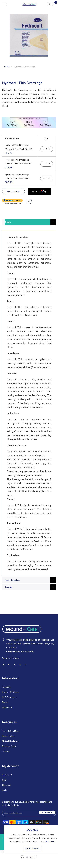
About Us (6, 687)
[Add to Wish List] (29, 201)
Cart (4, 780)
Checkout (6, 785)
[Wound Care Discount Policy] (29, 127)
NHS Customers (9, 697)
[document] (32, 839)
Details (8, 222)
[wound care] (29, 4)
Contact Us (7, 707)
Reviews (8, 587)
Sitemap (5, 751)
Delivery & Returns (10, 692)
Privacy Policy (8, 736)
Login (4, 790)
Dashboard (7, 775)
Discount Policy (9, 746)
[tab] (29, 222)
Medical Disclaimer (10, 741)
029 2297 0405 (13, 658)
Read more (50, 841)
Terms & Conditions (11, 731)
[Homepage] (31, 857)
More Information (12, 580)
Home (6, 66)
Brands (5, 702)
